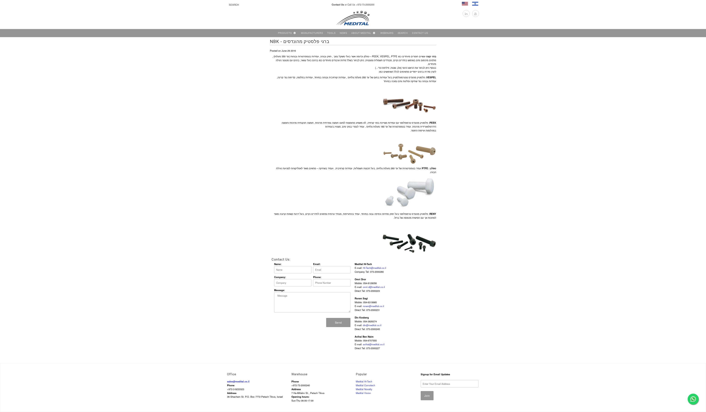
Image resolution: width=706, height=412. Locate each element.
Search (403, 33)
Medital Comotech (365, 385)
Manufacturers (312, 33)
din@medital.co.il (372, 325)
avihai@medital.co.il (373, 344)
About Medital (361, 33)
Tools (331, 33)
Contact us (420, 33)
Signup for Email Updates (435, 374)
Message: (279, 290)
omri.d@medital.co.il (374, 287)
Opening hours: (300, 396)
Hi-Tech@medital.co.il (374, 268)
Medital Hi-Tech (364, 381)
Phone (230, 385)
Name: (277, 264)
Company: (280, 277)
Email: (316, 264)
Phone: (317, 277)
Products (285, 33)
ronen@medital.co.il (373, 306)
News (343, 33)
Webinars (386, 33)
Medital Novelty (364, 389)
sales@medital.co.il (238, 381)
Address (231, 393)
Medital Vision (363, 393)
